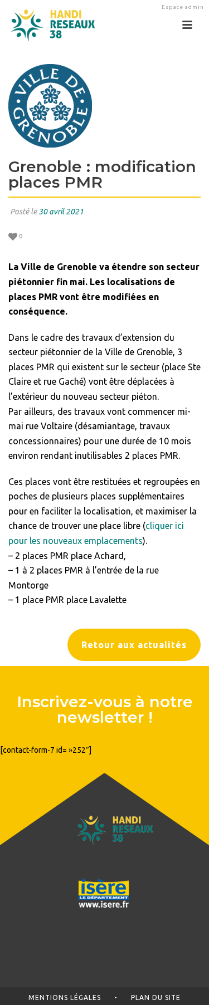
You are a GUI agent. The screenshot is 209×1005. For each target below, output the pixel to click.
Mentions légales (64, 997)
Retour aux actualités (134, 645)
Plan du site (156, 997)
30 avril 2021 (61, 211)
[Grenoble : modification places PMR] (104, 106)
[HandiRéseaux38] (49, 25)
